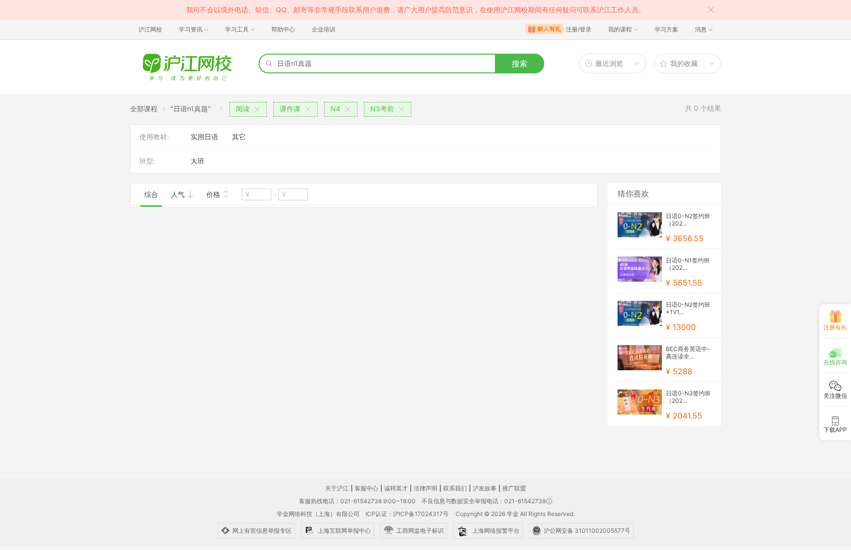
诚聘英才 (396, 488)
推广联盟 (514, 488)
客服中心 (366, 488)
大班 (197, 161)
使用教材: (154, 136)
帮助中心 (283, 29)
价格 (214, 194)
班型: (147, 161)
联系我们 (455, 488)
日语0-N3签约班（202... (688, 396)
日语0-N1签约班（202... (688, 264)
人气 (179, 194)
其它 (239, 136)
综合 (151, 194)
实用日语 (204, 136)
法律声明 (425, 488)
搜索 (519, 63)
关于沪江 (337, 488)
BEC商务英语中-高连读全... (688, 352)
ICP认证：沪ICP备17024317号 (407, 514)
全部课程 (144, 108)
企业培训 (323, 29)
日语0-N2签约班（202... (688, 219)
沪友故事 (484, 488)
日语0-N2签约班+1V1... (688, 308)
